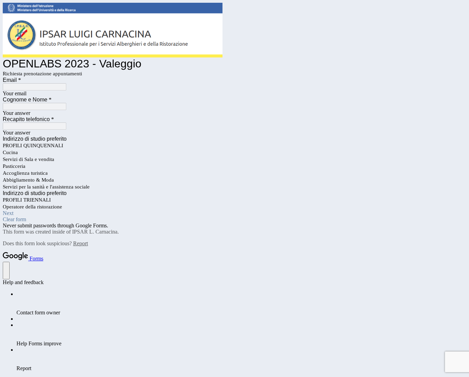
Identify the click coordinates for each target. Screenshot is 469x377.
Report (80, 243)
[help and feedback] (6, 270)
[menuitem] (241, 303)
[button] (234, 213)
